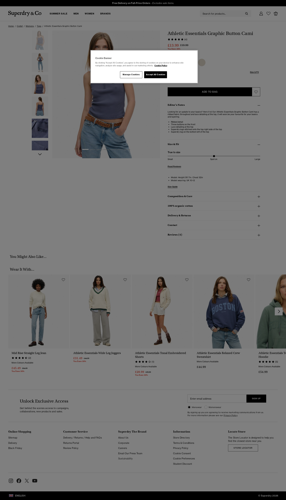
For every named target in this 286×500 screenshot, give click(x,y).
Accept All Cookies (155, 74)
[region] (144, 67)
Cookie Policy (160, 65)
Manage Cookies (131, 74)
